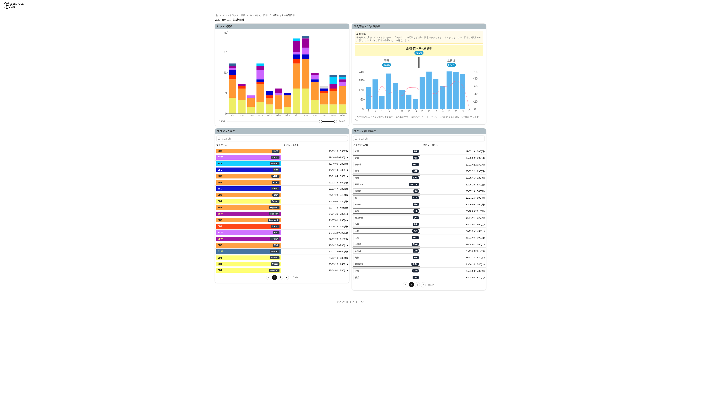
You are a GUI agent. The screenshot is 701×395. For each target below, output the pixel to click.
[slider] (320, 121)
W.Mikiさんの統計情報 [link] (284, 15)
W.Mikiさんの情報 (259, 15)
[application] (282, 75)
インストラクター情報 (234, 15)
